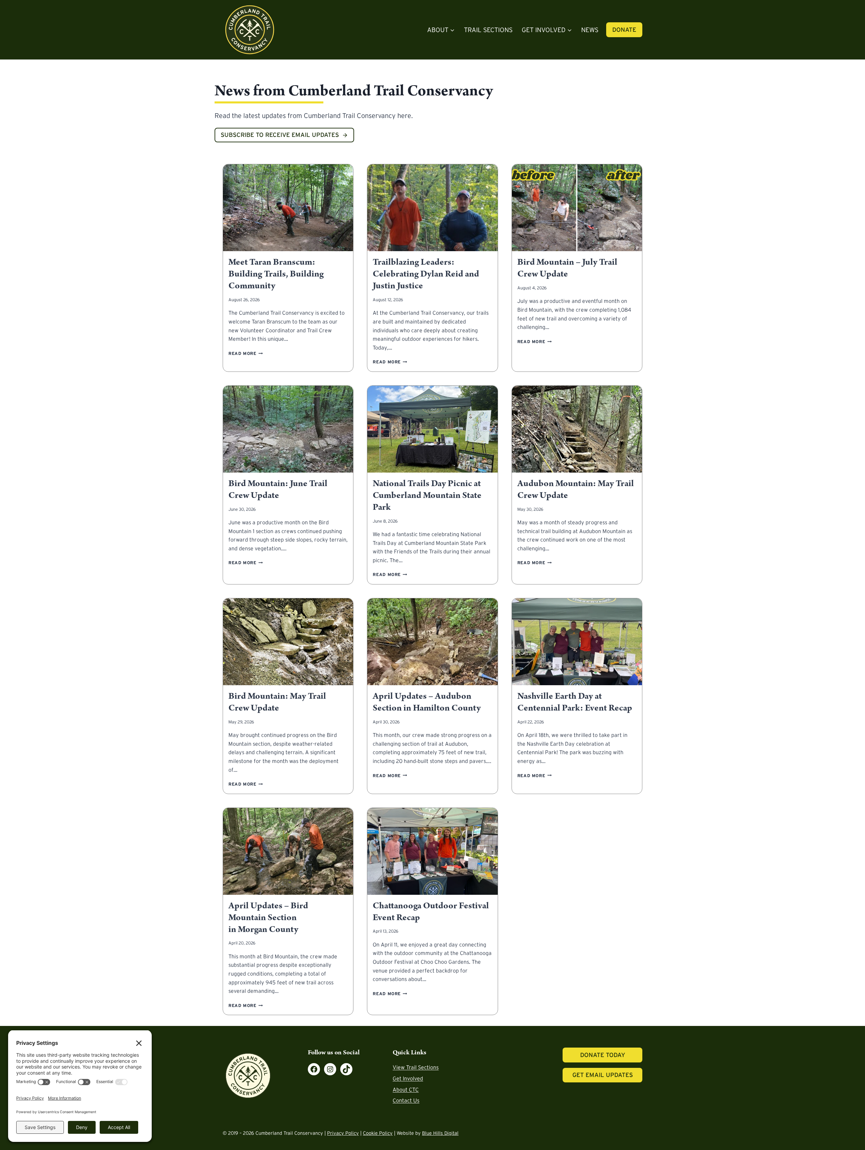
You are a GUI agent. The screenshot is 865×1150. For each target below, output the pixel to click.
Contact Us (406, 1100)
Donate (624, 29)
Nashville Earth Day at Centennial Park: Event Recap (574, 702)
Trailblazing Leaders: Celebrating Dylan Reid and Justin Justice (426, 274)
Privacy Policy (343, 1133)
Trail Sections (488, 29)
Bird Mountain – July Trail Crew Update (567, 268)
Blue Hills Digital (440, 1133)
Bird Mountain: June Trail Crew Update (277, 490)
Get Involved (408, 1078)
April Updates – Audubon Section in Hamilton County (427, 702)
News (589, 29)
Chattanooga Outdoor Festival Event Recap (431, 912)
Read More (245, 353)
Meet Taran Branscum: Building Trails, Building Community (276, 274)
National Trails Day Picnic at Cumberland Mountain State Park (427, 495)
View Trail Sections (416, 1067)
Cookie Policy (378, 1133)
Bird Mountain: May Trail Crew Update (277, 702)
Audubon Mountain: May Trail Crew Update (575, 490)
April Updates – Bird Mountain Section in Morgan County (268, 918)
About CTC (406, 1089)
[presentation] (288, 207)
